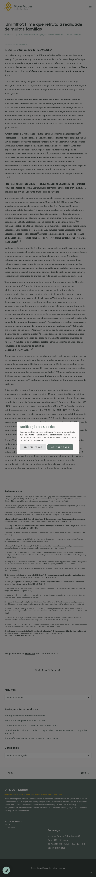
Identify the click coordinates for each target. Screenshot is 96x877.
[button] (6, 870)
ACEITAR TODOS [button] (60, 447)
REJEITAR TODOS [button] (33, 447)
